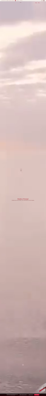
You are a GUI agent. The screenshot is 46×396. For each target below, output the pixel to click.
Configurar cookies (31, 394)
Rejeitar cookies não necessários (23, 394)
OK (15, 0)
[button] (42, 0)
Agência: (7, 0)
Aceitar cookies (36, 394)
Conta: (10, 0)
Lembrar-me (18, 0)
